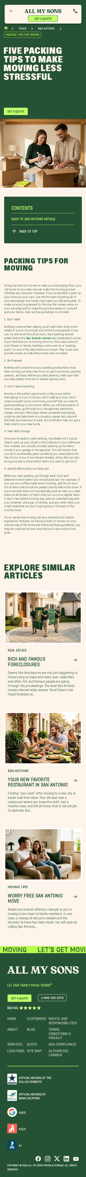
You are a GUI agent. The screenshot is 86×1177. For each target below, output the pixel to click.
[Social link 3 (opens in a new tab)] (57, 1160)
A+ (20, 1145)
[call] (75, 11)
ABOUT (12, 1028)
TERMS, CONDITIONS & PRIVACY (60, 1032)
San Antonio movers (39, 337)
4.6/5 (22, 1112)
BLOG (31, 1028)
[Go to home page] (6, 29)
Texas (22, 28)
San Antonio (46, 28)
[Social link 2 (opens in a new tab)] (47, 1160)
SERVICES (14, 1043)
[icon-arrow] (75, 660)
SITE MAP (34, 1049)
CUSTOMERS (36, 1017)
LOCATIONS (16, 1049)
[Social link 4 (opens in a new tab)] (66, 1160)
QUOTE (32, 1043)
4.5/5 (22, 1128)
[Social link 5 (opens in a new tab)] (76, 1160)
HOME (12, 1017)
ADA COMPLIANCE (62, 1043)
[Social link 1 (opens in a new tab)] (38, 1160)
